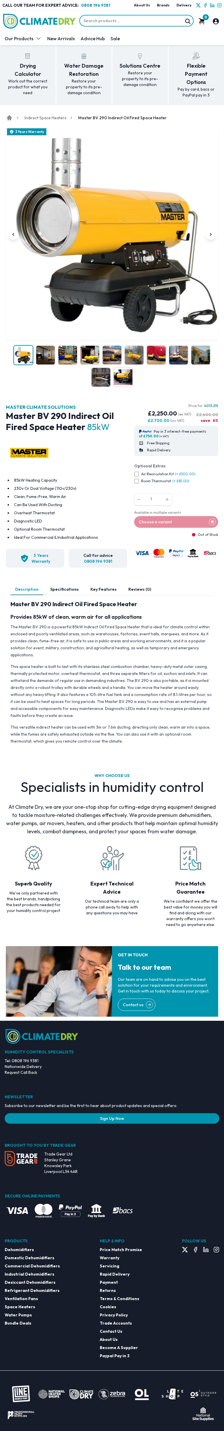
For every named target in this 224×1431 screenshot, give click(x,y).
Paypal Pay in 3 (115, 1355)
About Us (142, 5)
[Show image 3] (68, 355)
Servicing (109, 1266)
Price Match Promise (121, 1249)
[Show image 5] (112, 355)
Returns (108, 1290)
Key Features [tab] (103, 589)
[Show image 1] (23, 355)
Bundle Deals (18, 1323)
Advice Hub (92, 38)
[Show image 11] (123, 377)
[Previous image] (13, 234)
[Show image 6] (134, 355)
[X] (198, 5)
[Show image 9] (201, 355)
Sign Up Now (112, 1118)
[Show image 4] (90, 355)
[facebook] (205, 5)
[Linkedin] (212, 5)
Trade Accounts (116, 1323)
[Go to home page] (9, 117)
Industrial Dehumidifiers (29, 1274)
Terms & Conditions (119, 1298)
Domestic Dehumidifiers (29, 1257)
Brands (163, 5)
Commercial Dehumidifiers (32, 1266)
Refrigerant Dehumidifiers (32, 1290)
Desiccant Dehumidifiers (30, 1282)
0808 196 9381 (95, 5)
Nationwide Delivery (23, 1066)
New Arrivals (61, 38)
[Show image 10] (101, 377)
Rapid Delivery (115, 1274)
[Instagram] (219, 5)
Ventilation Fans (21, 1298)
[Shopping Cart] (202, 21)
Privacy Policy (114, 1315)
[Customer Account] (216, 21)
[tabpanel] (112, 672)
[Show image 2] (45, 355)
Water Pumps (18, 1315)
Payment (109, 1282)
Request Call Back (21, 1072)
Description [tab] (26, 589)
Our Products (19, 38)
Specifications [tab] (64, 589)
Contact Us (111, 1331)
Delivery (183, 5)
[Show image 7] (156, 355)
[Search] (187, 21)
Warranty (109, 1257)
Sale (115, 38)
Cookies (108, 1306)
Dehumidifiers (19, 1249)
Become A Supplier (119, 1347)
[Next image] (210, 234)
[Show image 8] (178, 355)
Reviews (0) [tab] (139, 589)
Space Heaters (20, 1306)
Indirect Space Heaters (45, 117)
